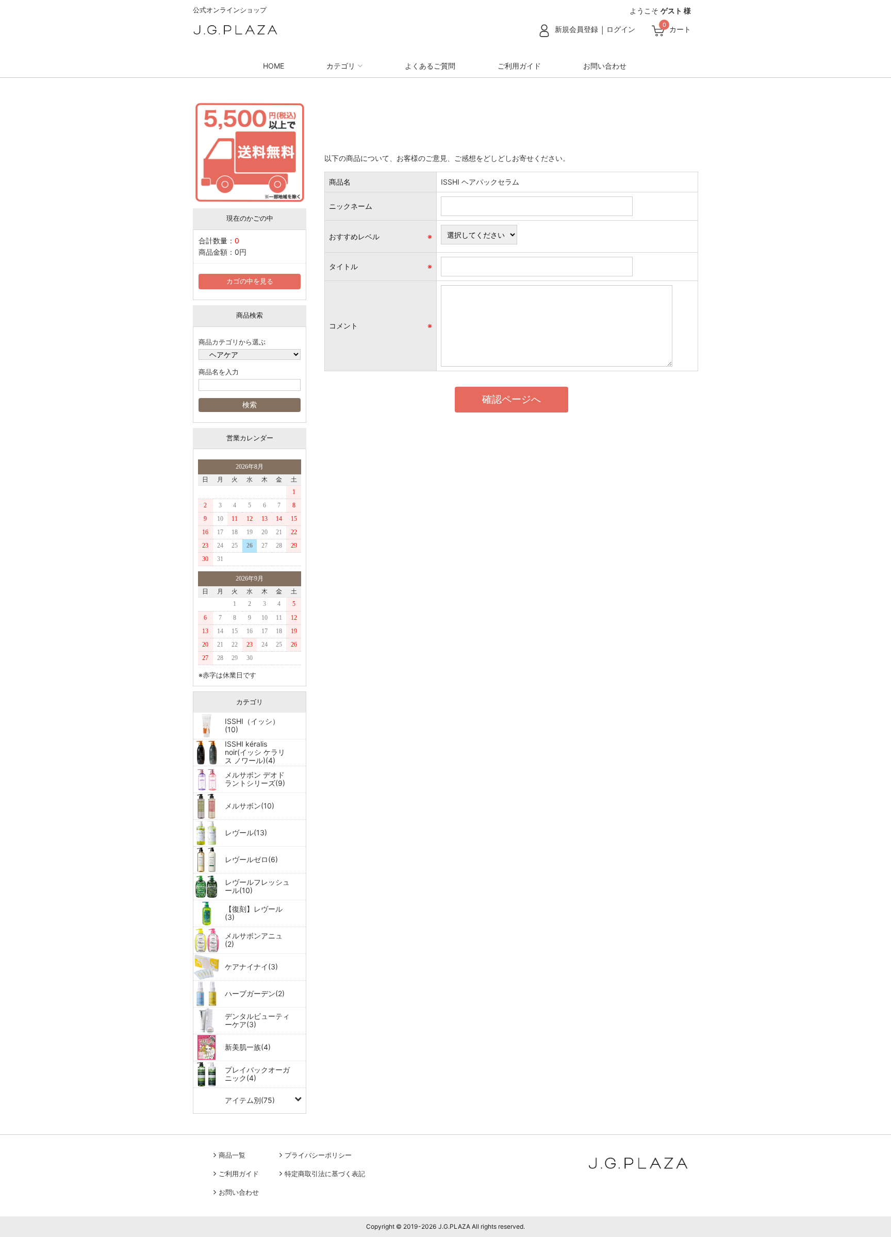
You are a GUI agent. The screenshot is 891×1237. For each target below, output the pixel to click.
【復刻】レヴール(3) (254, 912)
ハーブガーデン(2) (255, 993)
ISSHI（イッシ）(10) (252, 725)
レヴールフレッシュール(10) (257, 886)
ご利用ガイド (519, 65)
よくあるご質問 (430, 65)
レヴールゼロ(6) (251, 859)
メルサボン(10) (249, 805)
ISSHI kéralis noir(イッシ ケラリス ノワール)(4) (255, 752)
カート (680, 29)
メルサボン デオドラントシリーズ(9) (255, 778)
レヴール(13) (246, 832)
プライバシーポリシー (318, 1155)
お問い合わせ (604, 65)
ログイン (620, 29)
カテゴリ (340, 65)
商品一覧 (232, 1155)
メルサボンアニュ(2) (254, 939)
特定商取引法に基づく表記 (325, 1174)
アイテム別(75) (250, 1100)
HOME (273, 65)
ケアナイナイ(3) (251, 966)
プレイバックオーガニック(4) (257, 1073)
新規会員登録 (576, 29)
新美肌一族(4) (248, 1047)
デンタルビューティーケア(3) (257, 1020)
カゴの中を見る (249, 281)
